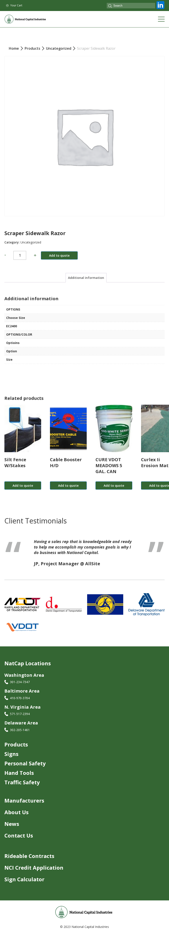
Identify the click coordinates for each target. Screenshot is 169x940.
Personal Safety (25, 768)
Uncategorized (30, 242)
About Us (16, 817)
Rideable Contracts (29, 861)
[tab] (86, 277)
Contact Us (18, 841)
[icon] (160, 9)
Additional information (86, 278)
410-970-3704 (20, 703)
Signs (11, 759)
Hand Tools (19, 778)
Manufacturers (24, 806)
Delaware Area (21, 728)
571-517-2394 (20, 719)
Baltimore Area (22, 696)
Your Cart (16, 5)
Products (16, 749)
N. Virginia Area (22, 712)
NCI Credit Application (33, 873)
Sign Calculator (24, 884)
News (11, 829)
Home (14, 48)
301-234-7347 (20, 687)
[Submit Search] (110, 6)
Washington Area (24, 681)
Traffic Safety (22, 787)
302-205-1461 (20, 735)
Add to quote (59, 255)
